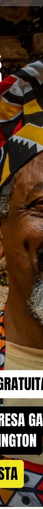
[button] (38, 2)
